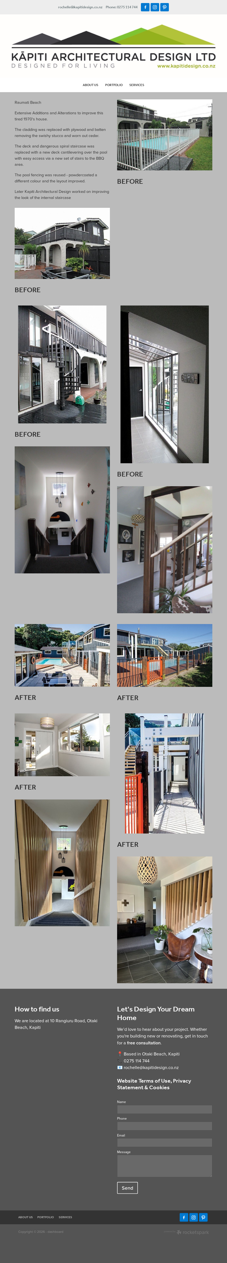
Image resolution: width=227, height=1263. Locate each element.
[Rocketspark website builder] (186, 1233)
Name (121, 1102)
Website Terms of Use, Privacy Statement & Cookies (154, 1084)
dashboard (55, 1231)
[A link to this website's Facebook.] (145, 7)
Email (121, 1135)
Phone (122, 1118)
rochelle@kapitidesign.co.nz (80, 7)
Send (127, 1187)
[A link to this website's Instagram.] (155, 7)
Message (124, 1152)
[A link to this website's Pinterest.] (164, 7)
